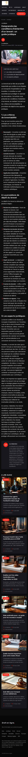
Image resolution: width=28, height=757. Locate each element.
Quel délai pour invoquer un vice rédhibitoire (11, 693)
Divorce (4, 13)
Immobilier (21, 10)
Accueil (4, 7)
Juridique (17, 7)
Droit (24, 7)
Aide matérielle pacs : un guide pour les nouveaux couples (13, 616)
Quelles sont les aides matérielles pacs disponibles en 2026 (10, 577)
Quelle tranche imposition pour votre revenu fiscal (12, 655)
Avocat (4, 10)
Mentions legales (12, 736)
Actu (10, 7)
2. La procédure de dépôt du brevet (14, 74)
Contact (21, 13)
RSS (19, 736)
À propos (12, 13)
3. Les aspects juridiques (12, 77)
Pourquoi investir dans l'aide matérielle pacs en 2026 (13, 538)
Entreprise (12, 10)
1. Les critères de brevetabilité (13, 72)
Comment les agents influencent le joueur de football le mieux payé (11, 499)
